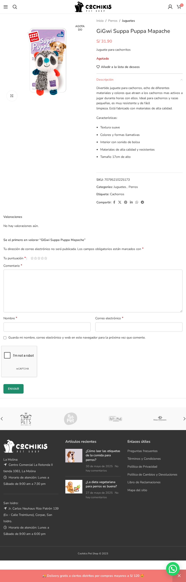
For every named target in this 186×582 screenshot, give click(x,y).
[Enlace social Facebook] (114, 202)
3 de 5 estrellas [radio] (39, 258)
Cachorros (117, 194)
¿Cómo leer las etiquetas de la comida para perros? (103, 455)
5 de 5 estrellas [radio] (45, 258)
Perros (112, 21)
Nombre (10, 318)
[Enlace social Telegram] (142, 202)
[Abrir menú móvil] (5, 6)
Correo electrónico (109, 318)
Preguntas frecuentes (142, 451)
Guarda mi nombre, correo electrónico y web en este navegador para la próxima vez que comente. (76, 337)
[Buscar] (14, 6)
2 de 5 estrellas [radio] (35, 258)
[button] (173, 569)
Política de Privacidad (142, 466)
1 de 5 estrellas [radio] (32, 258)
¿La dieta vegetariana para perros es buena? (101, 484)
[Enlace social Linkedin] (131, 202)
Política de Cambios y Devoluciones (152, 474)
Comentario (12, 265)
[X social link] (120, 202)
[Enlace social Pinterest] (126, 202)
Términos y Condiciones (144, 459)
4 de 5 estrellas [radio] (42, 258)
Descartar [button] (179, 576)
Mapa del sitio (137, 490)
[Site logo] (93, 6)
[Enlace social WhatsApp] (137, 202)
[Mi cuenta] (170, 6)
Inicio (100, 21)
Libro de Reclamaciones (144, 482)
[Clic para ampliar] (12, 96)
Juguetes (128, 21)
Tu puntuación (14, 258)
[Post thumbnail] (73, 461)
